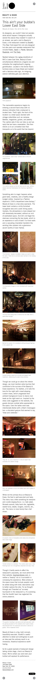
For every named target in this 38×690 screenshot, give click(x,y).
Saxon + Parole (19, 50)
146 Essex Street (7, 664)
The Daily (17, 52)
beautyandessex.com (20, 575)
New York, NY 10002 (9, 666)
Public (10, 50)
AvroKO (30, 43)
